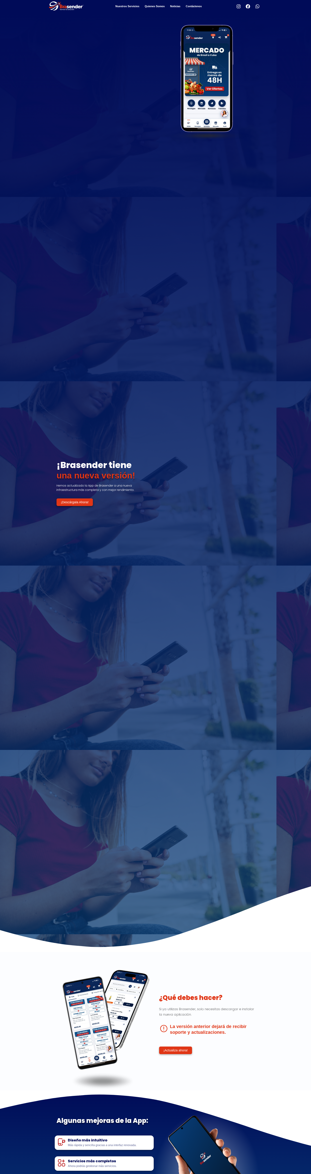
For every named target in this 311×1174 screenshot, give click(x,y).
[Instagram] (238, 6)
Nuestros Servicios (127, 6)
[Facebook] (248, 6)
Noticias (175, 6)
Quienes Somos (155, 6)
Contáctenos (194, 6)
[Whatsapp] (257, 6)
